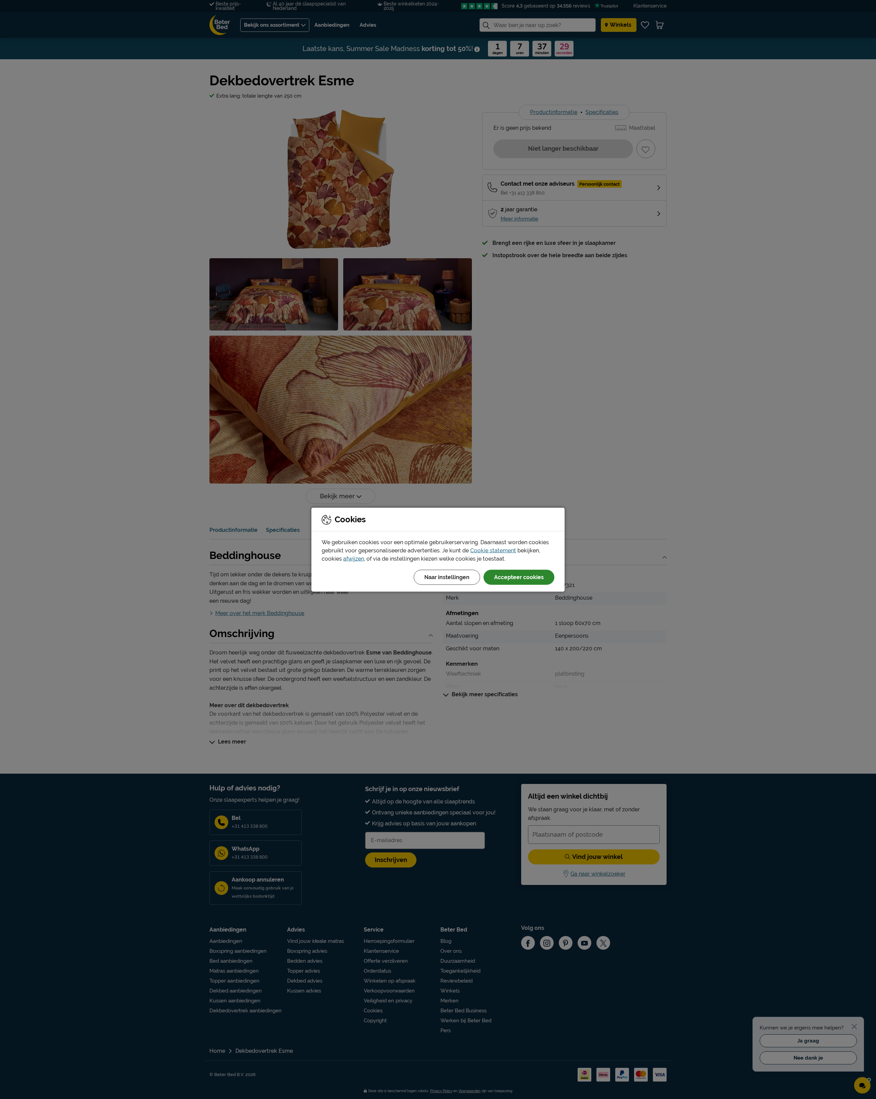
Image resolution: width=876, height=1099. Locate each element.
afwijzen (353, 558)
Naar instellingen (446, 577)
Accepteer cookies (519, 577)
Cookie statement (493, 550)
